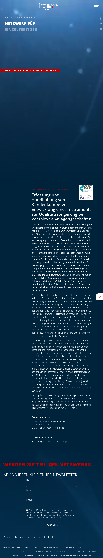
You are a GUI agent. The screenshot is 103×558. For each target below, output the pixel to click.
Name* (29, 480)
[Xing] (101, 34)
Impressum (29, 555)
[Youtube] (101, 23)
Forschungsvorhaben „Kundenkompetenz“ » (53, 441)
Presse (7, 552)
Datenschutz (15, 555)
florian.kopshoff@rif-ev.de (51, 427)
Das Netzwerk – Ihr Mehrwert (15, 548)
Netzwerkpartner (24, 552)
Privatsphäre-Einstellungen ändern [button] (76, 555)
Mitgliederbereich (43, 552)
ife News (92, 552)
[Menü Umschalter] (96, 6)
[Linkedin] (101, 29)
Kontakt (81, 552)
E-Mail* (29, 500)
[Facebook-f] (101, 18)
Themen (35, 548)
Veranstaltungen (51, 548)
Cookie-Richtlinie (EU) (47, 555)
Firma (28, 490)
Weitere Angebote (64, 552)
